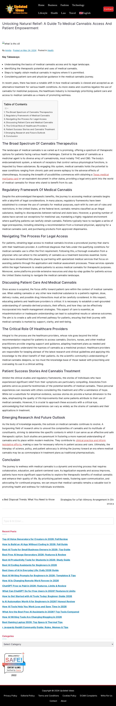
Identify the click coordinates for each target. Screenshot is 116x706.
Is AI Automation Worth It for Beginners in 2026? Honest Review (38, 601)
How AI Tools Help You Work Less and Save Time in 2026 (34, 606)
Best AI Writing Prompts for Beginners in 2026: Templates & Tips (39, 575)
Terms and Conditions (48, 695)
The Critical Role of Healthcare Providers (26, 126)
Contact (108, 9)
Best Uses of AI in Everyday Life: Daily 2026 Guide (30, 570)
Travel (72, 13)
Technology (78, 5)
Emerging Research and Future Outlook (25, 132)
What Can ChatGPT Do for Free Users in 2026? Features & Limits (38, 591)
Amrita (8, 50)
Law (63, 13)
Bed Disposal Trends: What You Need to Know (29, 499)
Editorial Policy (28, 695)
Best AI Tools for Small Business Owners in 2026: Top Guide (36, 549)
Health (54, 13)
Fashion (65, 5)
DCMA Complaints (88, 695)
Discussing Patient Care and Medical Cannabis (29, 122)
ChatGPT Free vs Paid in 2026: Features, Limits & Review (34, 585)
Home (41, 5)
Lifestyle (42, 13)
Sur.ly (18, 670)
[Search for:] (58, 521)
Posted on (24, 50)
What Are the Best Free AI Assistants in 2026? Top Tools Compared (40, 611)
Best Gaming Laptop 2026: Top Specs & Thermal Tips (32, 622)
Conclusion (12, 136)
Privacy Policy (10, 695)
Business (52, 5)
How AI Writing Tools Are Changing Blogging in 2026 (32, 617)
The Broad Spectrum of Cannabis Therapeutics (29, 112)
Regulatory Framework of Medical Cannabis (28, 115)
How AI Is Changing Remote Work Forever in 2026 (30, 580)
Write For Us (106, 695)
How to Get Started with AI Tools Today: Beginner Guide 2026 (37, 596)
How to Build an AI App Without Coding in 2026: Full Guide (35, 544)
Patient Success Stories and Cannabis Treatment (30, 129)
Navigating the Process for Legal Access (26, 119)
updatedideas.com (14, 664)
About (63, 701)
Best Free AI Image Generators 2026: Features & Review (34, 554)
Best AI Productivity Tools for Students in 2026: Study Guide (36, 559)
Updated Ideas (67, 690)
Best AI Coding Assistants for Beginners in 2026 (29, 565)
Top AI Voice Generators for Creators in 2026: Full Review (35, 539)
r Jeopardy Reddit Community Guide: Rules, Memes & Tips (35, 627)
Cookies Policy (69, 695)
